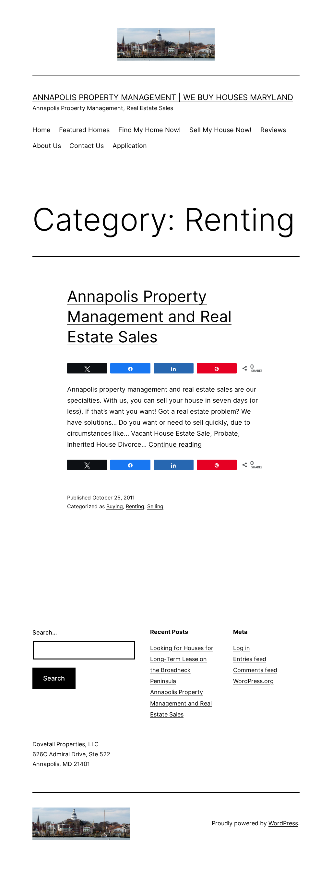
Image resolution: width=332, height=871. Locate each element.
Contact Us (86, 146)
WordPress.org (253, 681)
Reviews (273, 130)
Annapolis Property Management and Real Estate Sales (149, 316)
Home (41, 130)
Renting (135, 506)
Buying (114, 506)
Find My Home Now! (149, 130)
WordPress (283, 823)
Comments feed (255, 670)
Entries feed (249, 659)
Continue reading (175, 444)
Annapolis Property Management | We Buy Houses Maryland (162, 97)
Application (130, 146)
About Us (46, 146)
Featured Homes (84, 130)
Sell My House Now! (220, 130)
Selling (155, 506)
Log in (241, 648)
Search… (44, 632)
